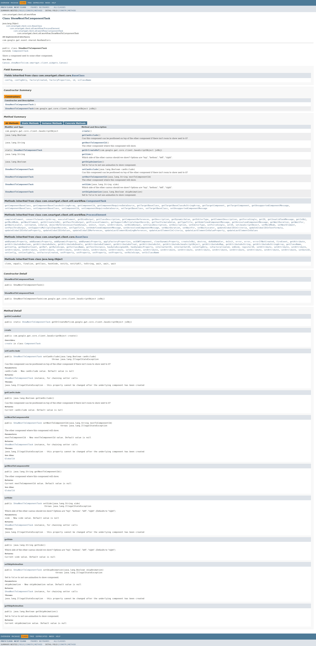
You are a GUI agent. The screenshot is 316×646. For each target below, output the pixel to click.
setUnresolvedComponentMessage (141, 228)
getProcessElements (97, 222)
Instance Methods (52, 123)
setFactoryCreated (47, 252)
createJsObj (188, 241)
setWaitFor (189, 228)
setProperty (67, 252)
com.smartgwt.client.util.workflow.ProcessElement (34, 28)
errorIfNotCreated (263, 241)
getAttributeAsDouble (70, 244)
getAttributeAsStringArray (268, 244)
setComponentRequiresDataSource (99, 208)
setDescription (177, 225)
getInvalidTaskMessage (281, 219)
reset (102, 225)
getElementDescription (224, 219)
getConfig (10, 247)
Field (21, 10)
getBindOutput (86, 219)
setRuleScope (132, 252)
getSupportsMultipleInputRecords (130, 222)
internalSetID (163, 247)
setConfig (10, 252)
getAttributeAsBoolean (18, 244)
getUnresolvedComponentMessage (250, 222)
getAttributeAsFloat (125, 244)
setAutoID (304, 250)
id (74, 80)
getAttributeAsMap (212, 244)
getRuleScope (56, 247)
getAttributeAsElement (98, 244)
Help (54, 3)
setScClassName (150, 252)
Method (38, 10)
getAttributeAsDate (44, 244)
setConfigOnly (26, 252)
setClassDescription (155, 225)
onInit (92, 225)
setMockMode (268, 225)
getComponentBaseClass (18, 205)
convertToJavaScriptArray (40, 219)
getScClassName (75, 247)
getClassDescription (108, 219)
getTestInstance (95, 247)
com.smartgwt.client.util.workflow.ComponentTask (38, 31)
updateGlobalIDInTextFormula (266, 228)
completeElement (14, 219)
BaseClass (78, 75)
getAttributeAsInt (149, 244)
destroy (201, 241)
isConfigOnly (199, 247)
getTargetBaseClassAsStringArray (181, 205)
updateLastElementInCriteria (166, 230)
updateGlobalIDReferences (87, 230)
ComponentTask (20, 51)
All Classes (59, 7)
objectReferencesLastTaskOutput (67, 225)
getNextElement (29, 222)
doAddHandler (215, 241)
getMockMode (11, 222)
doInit (229, 241)
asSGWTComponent (142, 241)
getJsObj (301, 219)
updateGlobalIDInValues (56, 230)
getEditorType (200, 219)
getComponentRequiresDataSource (115, 205)
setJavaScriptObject (247, 225)
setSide (86, 184)
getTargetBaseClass (148, 205)
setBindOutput (133, 225)
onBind (235, 247)
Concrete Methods (75, 123)
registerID (248, 247)
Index (47, 3)
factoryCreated (38, 80)
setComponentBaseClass (18, 208)
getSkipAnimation (92, 162)
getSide (86, 154)
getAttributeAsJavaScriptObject (181, 244)
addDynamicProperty (16, 241)
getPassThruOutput (73, 222)
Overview (5, 3)
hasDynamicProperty (142, 247)
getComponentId (86, 205)
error (239, 241)
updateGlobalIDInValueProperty (23, 230)
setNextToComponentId (94, 177)
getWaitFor (297, 222)
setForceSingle (216, 225)
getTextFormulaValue (163, 222)
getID (262, 219)
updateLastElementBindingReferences (126, 230)
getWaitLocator (13, 225)
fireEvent (281, 241)
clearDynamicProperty (166, 241)
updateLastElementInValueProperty (205, 230)
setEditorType (197, 225)
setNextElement (286, 225)
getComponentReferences (135, 219)
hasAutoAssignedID (117, 247)
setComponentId (70, 208)
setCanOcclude (90, 169)
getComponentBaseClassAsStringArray (54, 205)
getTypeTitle (185, 222)
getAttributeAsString (238, 244)
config (8, 80)
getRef (43, 247)
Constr (29, 10)
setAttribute (114, 225)
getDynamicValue (180, 219)
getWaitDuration (279, 222)
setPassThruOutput (15, 228)
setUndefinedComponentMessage (103, 228)
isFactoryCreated (219, 247)
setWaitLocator (206, 228)
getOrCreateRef (90, 150)
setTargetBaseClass (132, 208)
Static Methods (30, 123)
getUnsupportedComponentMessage (270, 205)
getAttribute (297, 241)
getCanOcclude (90, 135)
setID (230, 225)
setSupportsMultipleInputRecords (47, 228)
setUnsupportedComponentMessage (188, 208)
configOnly (21, 80)
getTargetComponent (213, 205)
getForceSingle (248, 219)
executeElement (66, 219)
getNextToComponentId (94, 142)
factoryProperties (59, 80)
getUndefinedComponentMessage (212, 222)
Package (14, 3)
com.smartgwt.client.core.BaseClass (24, 26)
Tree (30, 3)
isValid (42, 225)
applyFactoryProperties (117, 241)
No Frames (44, 7)
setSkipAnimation (92, 192)
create (85, 131)
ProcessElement (96, 214)
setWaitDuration (171, 228)
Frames (34, 7)
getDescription (160, 219)
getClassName (293, 244)
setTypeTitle (76, 228)
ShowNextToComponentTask (19, 104)
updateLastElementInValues (242, 230)
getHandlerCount (27, 247)
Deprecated (38, 3)
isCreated (30, 225)
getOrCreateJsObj (50, 222)
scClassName (84, 80)
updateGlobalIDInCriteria (232, 228)
